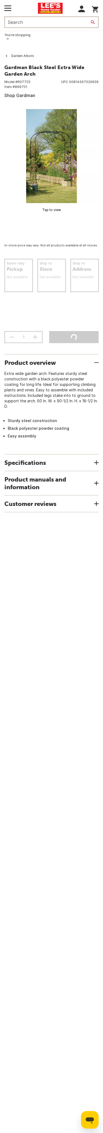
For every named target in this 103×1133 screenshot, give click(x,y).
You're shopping (17, 35)
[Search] (92, 22)
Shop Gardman (19, 95)
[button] (81, 8)
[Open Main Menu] (7, 8)
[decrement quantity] (12, 337)
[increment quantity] (35, 337)
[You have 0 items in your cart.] (95, 8)
